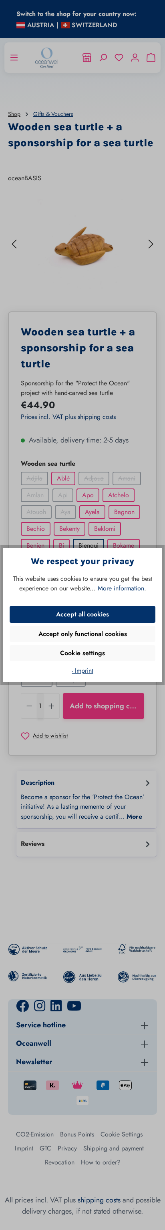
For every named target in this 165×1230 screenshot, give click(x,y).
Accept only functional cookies (82, 633)
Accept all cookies (82, 614)
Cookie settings (82, 653)
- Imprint (82, 670)
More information (121, 588)
